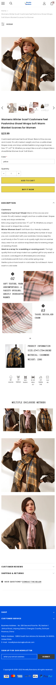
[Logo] (28, 3)
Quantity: (5, 169)
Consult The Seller (31, 582)
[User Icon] (44, 3)
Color (4, 157)
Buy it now (28, 189)
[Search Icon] (11, 3)
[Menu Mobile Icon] (3, 3)
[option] (28, 64)
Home (3, 11)
